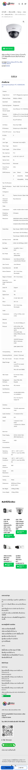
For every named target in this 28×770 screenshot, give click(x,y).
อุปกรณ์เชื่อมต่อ (6, 641)
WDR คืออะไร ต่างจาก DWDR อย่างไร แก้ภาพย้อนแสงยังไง (13, 609)
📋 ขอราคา (20, 767)
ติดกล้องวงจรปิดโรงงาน (8, 652)
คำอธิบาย (14, 76)
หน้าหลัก (4, 12)
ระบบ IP (9, 63)
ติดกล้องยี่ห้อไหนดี (7, 657)
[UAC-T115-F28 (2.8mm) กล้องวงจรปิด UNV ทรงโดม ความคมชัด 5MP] (20, 511)
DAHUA (8, 66)
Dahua (19, 12)
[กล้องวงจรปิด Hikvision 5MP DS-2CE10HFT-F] (8, 547)
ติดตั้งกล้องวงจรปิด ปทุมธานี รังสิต (11, 650)
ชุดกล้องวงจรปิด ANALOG (9, 636)
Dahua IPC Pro (9, 14)
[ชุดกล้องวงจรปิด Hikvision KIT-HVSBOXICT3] (20, 547)
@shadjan (9, 740)
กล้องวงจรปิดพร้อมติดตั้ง (8, 629)
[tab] (14, 76)
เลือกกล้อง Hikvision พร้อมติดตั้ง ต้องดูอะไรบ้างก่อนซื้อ (13, 618)
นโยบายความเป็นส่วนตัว (8, 750)
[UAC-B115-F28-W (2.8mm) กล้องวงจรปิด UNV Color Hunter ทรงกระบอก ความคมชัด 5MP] (8, 511)
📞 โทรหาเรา (7, 767)
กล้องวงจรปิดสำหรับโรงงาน (9, 631)
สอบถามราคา (9, 48)
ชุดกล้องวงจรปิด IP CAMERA (10, 639)
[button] (25, 4)
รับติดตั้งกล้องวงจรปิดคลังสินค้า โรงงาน (12, 655)
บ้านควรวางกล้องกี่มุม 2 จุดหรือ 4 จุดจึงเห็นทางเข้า (14, 600)
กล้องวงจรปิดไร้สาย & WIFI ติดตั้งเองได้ (12, 634)
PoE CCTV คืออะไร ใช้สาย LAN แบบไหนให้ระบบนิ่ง (14, 605)
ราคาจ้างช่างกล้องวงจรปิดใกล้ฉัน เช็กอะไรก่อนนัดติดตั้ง (13, 614)
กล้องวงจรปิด (11, 12)
